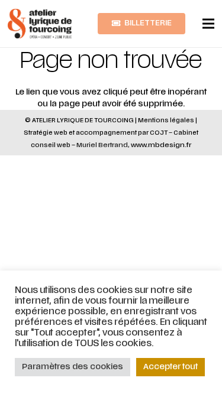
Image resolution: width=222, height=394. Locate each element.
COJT (159, 132)
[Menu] (209, 23)
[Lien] (40, 23)
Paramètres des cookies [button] (72, 367)
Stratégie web (45, 132)
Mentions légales (166, 120)
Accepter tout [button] (170, 367)
